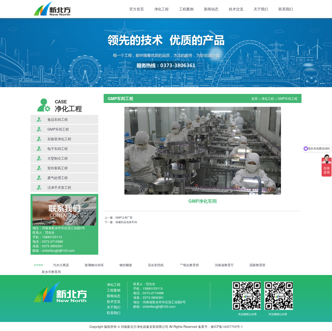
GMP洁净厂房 (123, 217)
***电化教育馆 (189, 265)
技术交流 (236, 9)
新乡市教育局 (51, 271)
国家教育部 (257, 265)
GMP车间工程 (58, 129)
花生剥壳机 (156, 265)
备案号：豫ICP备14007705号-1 (220, 326)
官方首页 (136, 9)
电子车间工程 (57, 148)
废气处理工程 (57, 177)
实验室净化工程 (59, 138)
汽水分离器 (61, 265)
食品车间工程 (57, 119)
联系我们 (285, 9)
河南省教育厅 (224, 265)
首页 (254, 98)
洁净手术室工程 (59, 187)
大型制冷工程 (57, 158)
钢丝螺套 (125, 265)
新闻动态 (211, 9)
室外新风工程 (57, 168)
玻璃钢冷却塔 (94, 265)
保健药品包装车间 (126, 222)
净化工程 (161, 9)
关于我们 (261, 9)
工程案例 (186, 9)
